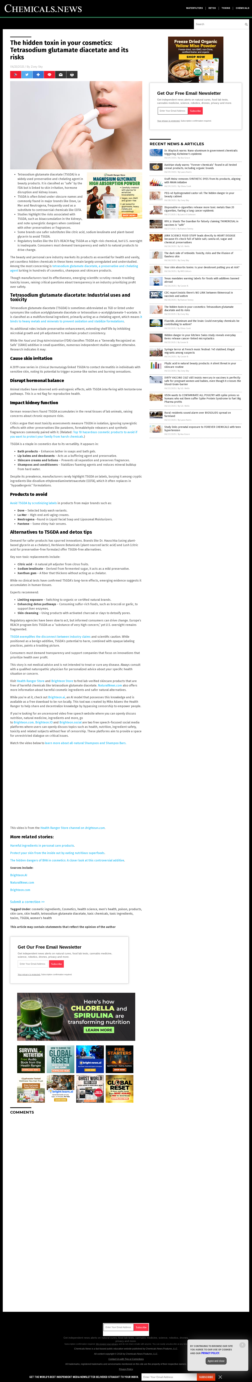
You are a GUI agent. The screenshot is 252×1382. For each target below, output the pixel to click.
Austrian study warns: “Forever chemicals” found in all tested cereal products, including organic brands (200, 166)
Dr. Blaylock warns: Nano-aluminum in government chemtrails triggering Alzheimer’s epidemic (201, 152)
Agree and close (216, 1360)
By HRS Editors (184, 271)
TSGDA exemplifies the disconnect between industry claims (50, 636)
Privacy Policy (126, 1369)
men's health (108, 909)
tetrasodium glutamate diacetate (63, 913)
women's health (41, 918)
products (135, 909)
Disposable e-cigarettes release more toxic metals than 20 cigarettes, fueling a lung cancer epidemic (199, 209)
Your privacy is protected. (29, 974)
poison (122, 909)
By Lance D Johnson (187, 214)
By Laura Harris (184, 172)
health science (87, 909)
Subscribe (206, 1377)
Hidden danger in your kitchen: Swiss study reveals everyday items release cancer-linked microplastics (200, 337)
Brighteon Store (62, 681)
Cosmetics (69, 909)
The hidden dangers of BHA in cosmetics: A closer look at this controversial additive (67, 860)
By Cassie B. (183, 286)
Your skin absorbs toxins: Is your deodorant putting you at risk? (201, 267)
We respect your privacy (107, 1344)
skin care (16, 913)
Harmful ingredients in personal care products (42, 845)
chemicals (242, 8)
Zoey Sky (37, 66)
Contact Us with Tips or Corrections (126, 1359)
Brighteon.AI (18, 875)
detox (212, 8)
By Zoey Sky (183, 200)
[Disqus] (76, 1163)
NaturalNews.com (110, 685)
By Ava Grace (184, 158)
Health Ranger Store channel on (72, 828)
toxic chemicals (97, 913)
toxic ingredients (121, 913)
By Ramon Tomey (185, 229)
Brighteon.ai (56, 697)
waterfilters (194, 8)
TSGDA (24, 918)
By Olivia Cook (184, 186)
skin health (31, 913)
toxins (226, 8)
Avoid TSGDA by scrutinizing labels (33, 503)
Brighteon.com (24, 722)
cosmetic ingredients (46, 909)
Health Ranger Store (30, 681)
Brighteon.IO (44, 722)
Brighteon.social (70, 722)
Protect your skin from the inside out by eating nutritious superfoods (57, 853)
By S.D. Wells (183, 246)
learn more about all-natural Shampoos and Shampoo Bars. (85, 743)
